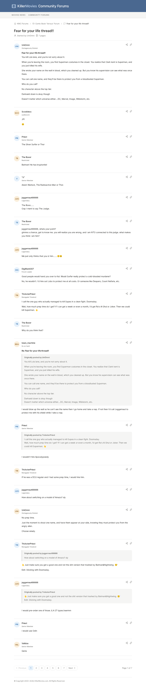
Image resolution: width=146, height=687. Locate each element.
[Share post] (127, 44)
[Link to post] (131, 44)
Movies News (19, 15)
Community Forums (43, 6)
